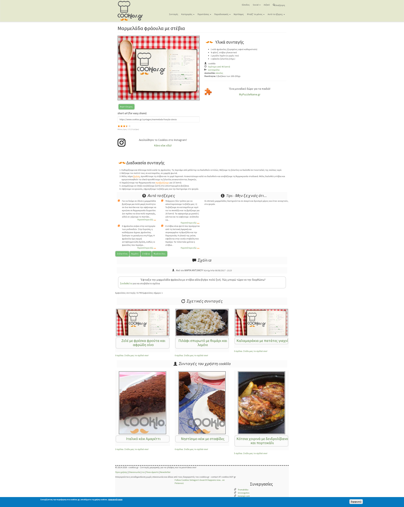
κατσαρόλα (214, 69)
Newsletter (165, 472)
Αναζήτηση (280, 5)
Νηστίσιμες (239, 14)
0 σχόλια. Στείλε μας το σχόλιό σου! (132, 355)
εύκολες (219, 73)
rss (143, 472)
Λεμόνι (135, 253)
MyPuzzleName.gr (249, 94)
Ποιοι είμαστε (152, 472)
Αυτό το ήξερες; (275, 14)
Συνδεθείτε (126, 283)
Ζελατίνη (122, 253)
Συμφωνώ (356, 501)
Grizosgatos (244, 492)
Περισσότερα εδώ (145, 219)
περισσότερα (115, 499)
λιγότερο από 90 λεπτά (219, 66)
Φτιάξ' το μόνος (255, 14)
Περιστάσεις (204, 14)
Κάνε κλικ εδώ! (163, 145)
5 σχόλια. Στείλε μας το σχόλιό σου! (250, 453)
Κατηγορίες (187, 14)
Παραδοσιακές (221, 14)
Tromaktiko (243, 489)
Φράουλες (160, 253)
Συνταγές (173, 14)
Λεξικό (267, 4)
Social (256, 4)
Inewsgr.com (244, 496)
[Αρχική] (131, 11)
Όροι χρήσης (121, 472)
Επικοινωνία (134, 472)
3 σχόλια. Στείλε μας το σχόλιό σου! (132, 449)
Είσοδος (246, 4)
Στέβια (146, 253)
